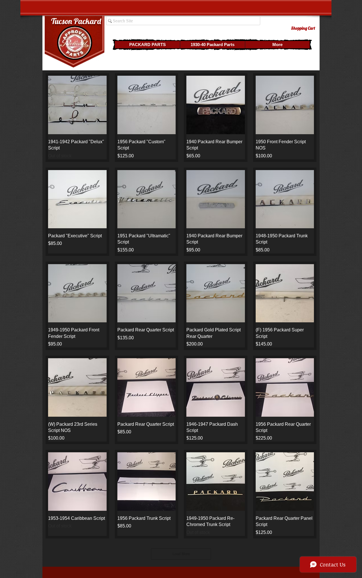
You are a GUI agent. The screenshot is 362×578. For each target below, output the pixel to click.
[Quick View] (77, 105)
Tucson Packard (76, 21)
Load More (181, 554)
